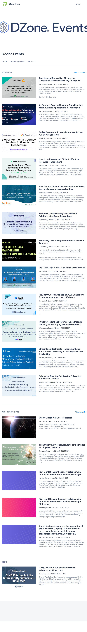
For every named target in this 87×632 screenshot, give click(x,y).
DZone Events (14, 4)
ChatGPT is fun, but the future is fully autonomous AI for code (57, 569)
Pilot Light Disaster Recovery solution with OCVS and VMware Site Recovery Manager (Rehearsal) (60, 502)
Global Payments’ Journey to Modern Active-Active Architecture (61, 133)
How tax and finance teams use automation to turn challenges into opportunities (61, 187)
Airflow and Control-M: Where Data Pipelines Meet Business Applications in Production (61, 106)
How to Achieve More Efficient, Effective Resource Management (59, 160)
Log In (78, 4)
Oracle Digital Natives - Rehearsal (55, 417)
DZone (4, 61)
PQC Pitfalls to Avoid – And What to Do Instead (62, 267)
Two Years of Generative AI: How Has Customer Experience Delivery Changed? (59, 79)
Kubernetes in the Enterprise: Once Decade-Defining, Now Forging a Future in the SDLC (61, 323)
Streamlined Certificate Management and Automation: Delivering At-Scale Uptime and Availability (61, 351)
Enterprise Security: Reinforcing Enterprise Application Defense (60, 377)
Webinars (30, 61)
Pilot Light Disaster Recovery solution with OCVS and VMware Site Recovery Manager (60, 473)
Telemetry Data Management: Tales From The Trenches (61, 242)
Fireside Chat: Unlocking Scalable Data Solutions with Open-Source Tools (58, 214)
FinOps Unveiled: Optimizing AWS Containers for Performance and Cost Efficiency (61, 296)
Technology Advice (17, 61)
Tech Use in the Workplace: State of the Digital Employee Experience (62, 446)
